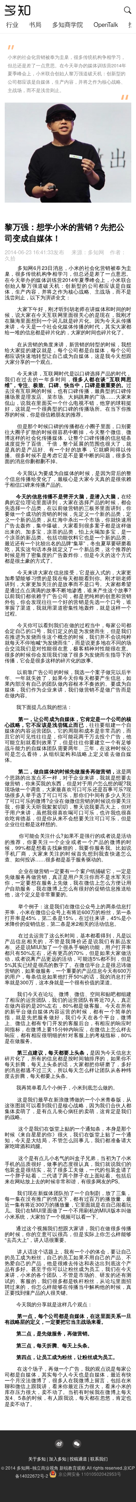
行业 (12, 24)
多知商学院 (67, 24)
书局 (35, 24)
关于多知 (37, 1458)
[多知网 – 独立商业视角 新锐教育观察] (17, 10)
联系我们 (99, 1458)
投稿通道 (78, 1458)
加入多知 (57, 1458)
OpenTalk (106, 24)
